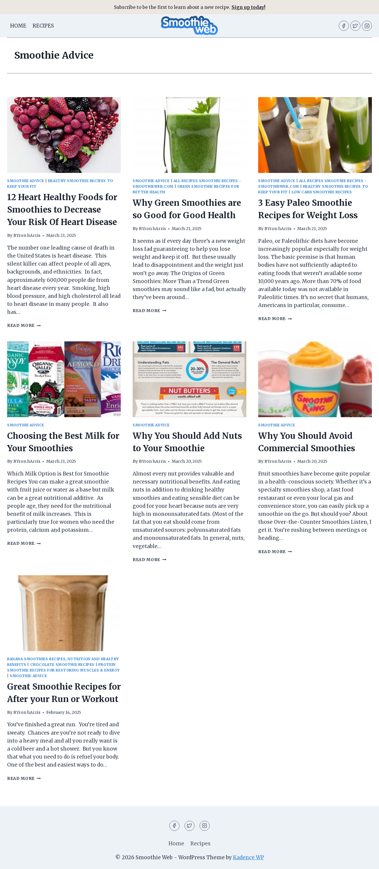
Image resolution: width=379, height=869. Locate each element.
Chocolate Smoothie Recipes (62, 664)
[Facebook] (344, 26)
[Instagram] (367, 26)
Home (18, 26)
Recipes (43, 26)
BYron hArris (26, 235)
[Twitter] (355, 26)
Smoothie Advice (25, 181)
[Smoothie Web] (189, 25)
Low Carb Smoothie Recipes (322, 192)
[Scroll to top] (364, 860)
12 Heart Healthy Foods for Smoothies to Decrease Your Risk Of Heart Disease (62, 209)
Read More (24, 325)
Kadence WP (248, 857)
